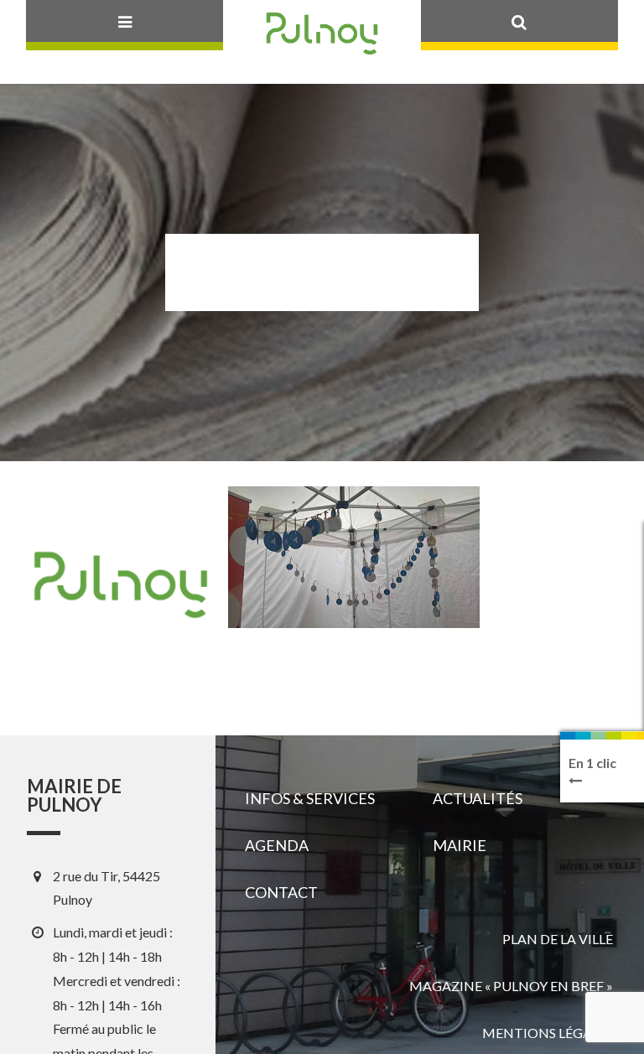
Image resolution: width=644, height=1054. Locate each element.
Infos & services (310, 798)
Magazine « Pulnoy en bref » (511, 986)
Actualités (477, 798)
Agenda (277, 845)
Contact (281, 892)
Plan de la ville (557, 939)
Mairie (459, 845)
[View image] (354, 557)
